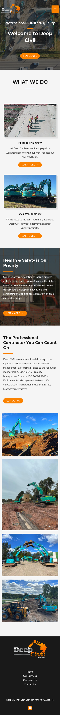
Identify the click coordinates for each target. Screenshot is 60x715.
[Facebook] (30, 708)
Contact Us (30, 684)
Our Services (30, 675)
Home (30, 671)
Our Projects (30, 680)
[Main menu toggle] (55, 9)
